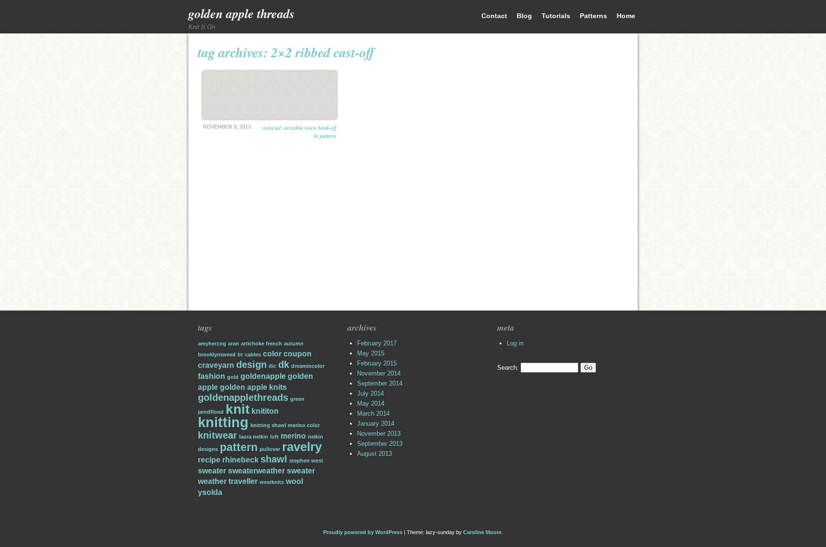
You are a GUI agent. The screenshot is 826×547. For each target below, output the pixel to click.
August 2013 (374, 453)
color (272, 353)
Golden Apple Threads (241, 13)
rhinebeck (240, 459)
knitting (223, 422)
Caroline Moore (482, 532)
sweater (212, 470)
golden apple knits (253, 387)
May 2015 (370, 353)
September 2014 (379, 383)
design (251, 364)
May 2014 (370, 403)
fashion (211, 376)
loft (274, 437)
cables (253, 354)
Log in (515, 343)
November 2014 (379, 373)
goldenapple (263, 376)
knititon (265, 411)
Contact (494, 16)
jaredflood (211, 412)
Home (626, 16)
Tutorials (556, 16)
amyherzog (212, 343)
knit (238, 409)
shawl (274, 459)
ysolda (210, 492)
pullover (270, 449)
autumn (294, 343)
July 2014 (370, 393)
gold (233, 377)
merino (293, 435)
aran (233, 343)
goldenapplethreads (243, 397)
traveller (243, 481)
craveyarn (216, 365)
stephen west (306, 460)
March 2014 (373, 413)
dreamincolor (308, 366)
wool (294, 481)
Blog (524, 16)
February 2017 (377, 343)
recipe (209, 459)
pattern (239, 447)
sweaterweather (256, 470)
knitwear (217, 435)
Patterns (593, 16)
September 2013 (379, 443)
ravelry (302, 446)
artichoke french (261, 343)
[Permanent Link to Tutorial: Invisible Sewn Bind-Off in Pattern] (270, 95)
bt (240, 354)
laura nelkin (253, 437)
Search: (508, 367)
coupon (297, 353)
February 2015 (377, 363)
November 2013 (379, 433)
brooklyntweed (217, 354)
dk (283, 364)
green (297, 399)
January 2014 (375, 423)
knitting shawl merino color (285, 425)
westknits (272, 482)
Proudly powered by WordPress (362, 532)
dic (272, 366)
